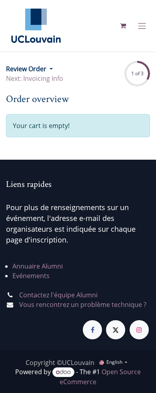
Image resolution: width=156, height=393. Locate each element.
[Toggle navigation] (142, 25)
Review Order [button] (27, 68)
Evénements (31, 275)
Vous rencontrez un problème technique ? (82, 304)
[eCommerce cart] (123, 26)
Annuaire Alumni (37, 266)
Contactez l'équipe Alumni (58, 295)
